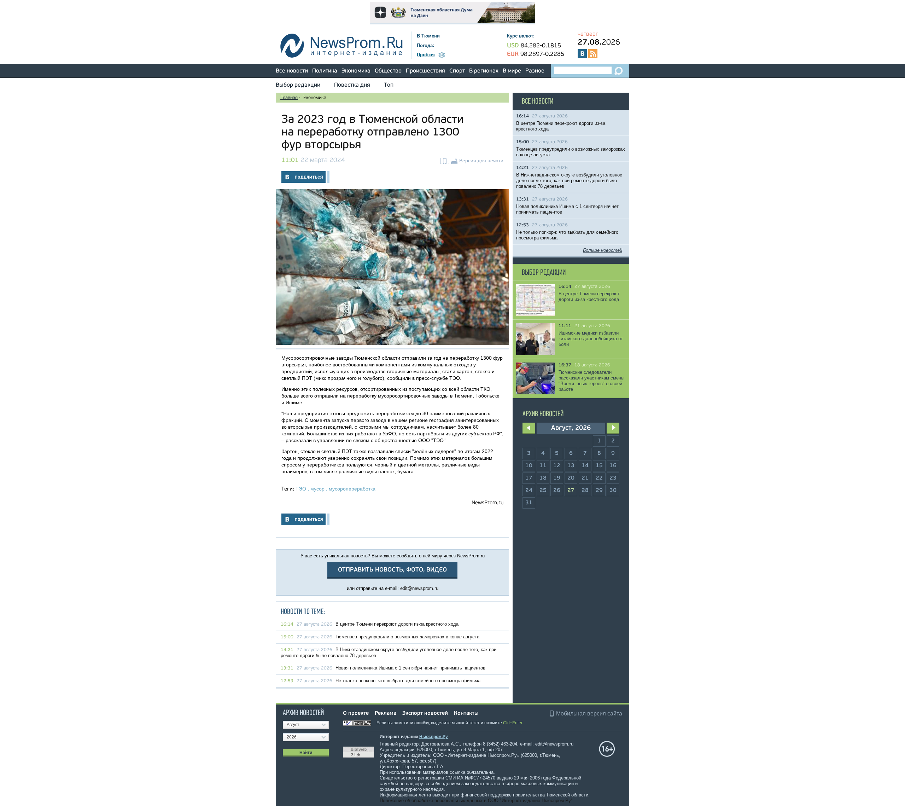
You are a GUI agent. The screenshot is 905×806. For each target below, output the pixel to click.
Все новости (292, 71)
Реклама (385, 713)
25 (543, 490)
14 (585, 466)
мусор (318, 489)
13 (570, 466)
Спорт (457, 71)
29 (599, 490)
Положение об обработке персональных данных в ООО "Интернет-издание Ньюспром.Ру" (476, 800)
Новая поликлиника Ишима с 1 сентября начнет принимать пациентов (410, 668)
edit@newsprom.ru (419, 588)
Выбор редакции (298, 85)
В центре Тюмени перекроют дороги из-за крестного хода (397, 624)
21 (585, 478)
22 (599, 478)
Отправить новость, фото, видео (392, 570)
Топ (388, 85)
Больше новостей (602, 250)
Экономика (355, 71)
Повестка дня (352, 85)
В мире (512, 71)
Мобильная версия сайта (589, 714)
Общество (388, 71)
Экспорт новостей (425, 713)
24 (528, 490)
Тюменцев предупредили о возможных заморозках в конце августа (407, 636)
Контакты (466, 713)
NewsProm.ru (487, 503)
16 (613, 466)
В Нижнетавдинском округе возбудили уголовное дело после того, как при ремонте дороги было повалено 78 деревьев (569, 180)
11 (543, 466)
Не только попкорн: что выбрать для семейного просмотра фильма (407, 680)
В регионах (483, 71)
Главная (289, 97)
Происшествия (425, 71)
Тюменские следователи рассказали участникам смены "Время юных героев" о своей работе (591, 381)
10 (528, 466)
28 (585, 490)
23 (613, 478)
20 (570, 478)
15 (599, 466)
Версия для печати (481, 160)
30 (613, 490)
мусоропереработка (352, 489)
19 (556, 478)
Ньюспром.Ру (433, 736)
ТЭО (302, 489)
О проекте (356, 713)
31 (528, 503)
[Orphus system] (359, 722)
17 (528, 478)
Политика (324, 71)
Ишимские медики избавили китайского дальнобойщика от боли (591, 338)
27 (570, 490)
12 (556, 466)
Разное (534, 71)
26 (556, 490)
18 (543, 478)
